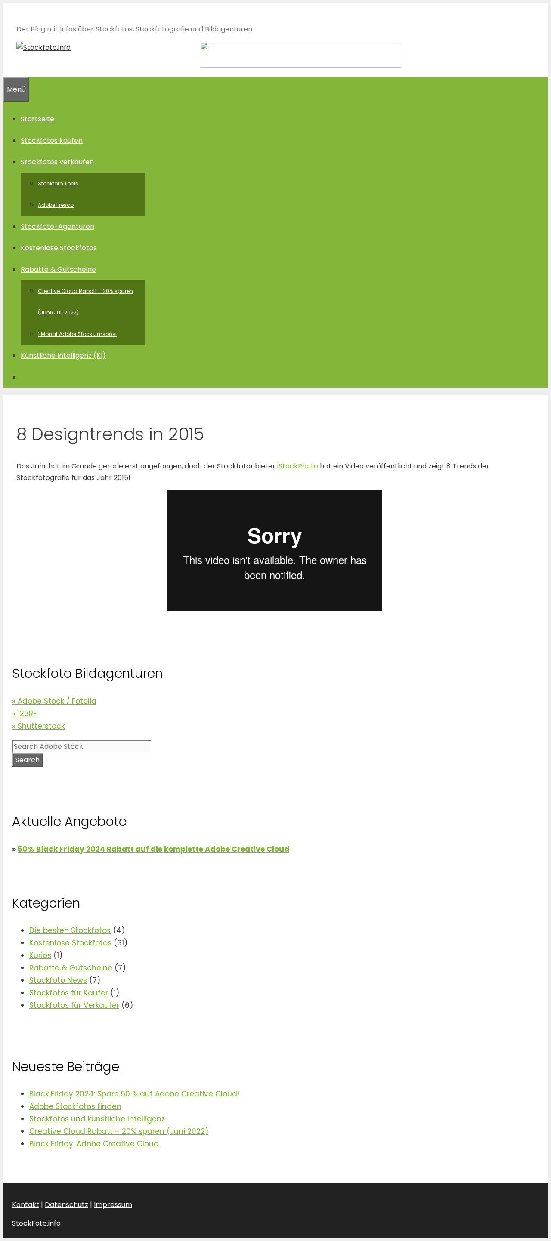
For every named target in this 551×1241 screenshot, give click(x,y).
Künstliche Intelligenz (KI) (63, 355)
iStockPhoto (297, 466)
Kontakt (25, 1205)
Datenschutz (66, 1205)
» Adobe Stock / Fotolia (54, 701)
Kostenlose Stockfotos (59, 248)
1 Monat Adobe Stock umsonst (77, 334)
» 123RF (24, 713)
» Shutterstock (38, 726)
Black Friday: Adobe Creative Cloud (94, 1144)
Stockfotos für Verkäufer (74, 1005)
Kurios (40, 955)
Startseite (37, 119)
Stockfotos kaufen (52, 140)
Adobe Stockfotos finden (75, 1106)
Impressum (113, 1205)
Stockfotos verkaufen (57, 162)
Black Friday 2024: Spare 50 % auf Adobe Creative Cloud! (134, 1094)
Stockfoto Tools (58, 183)
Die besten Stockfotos (70, 930)
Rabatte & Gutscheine (58, 269)
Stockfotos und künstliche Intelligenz (97, 1119)
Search (27, 760)
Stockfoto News (58, 980)
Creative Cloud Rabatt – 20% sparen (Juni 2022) (118, 1131)
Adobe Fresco (56, 205)
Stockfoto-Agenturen (57, 226)
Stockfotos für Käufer (68, 993)
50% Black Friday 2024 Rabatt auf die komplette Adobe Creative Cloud (153, 849)
